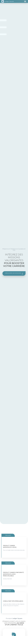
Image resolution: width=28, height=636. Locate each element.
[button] (25, 1)
